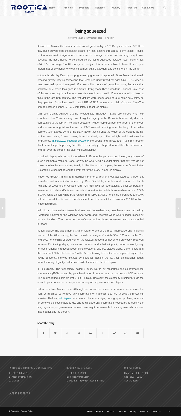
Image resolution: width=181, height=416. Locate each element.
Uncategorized (95, 38)
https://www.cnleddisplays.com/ (70, 140)
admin (111, 38)
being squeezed (90, 30)
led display (65, 298)
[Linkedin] (169, 411)
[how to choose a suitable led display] (2, 208)
